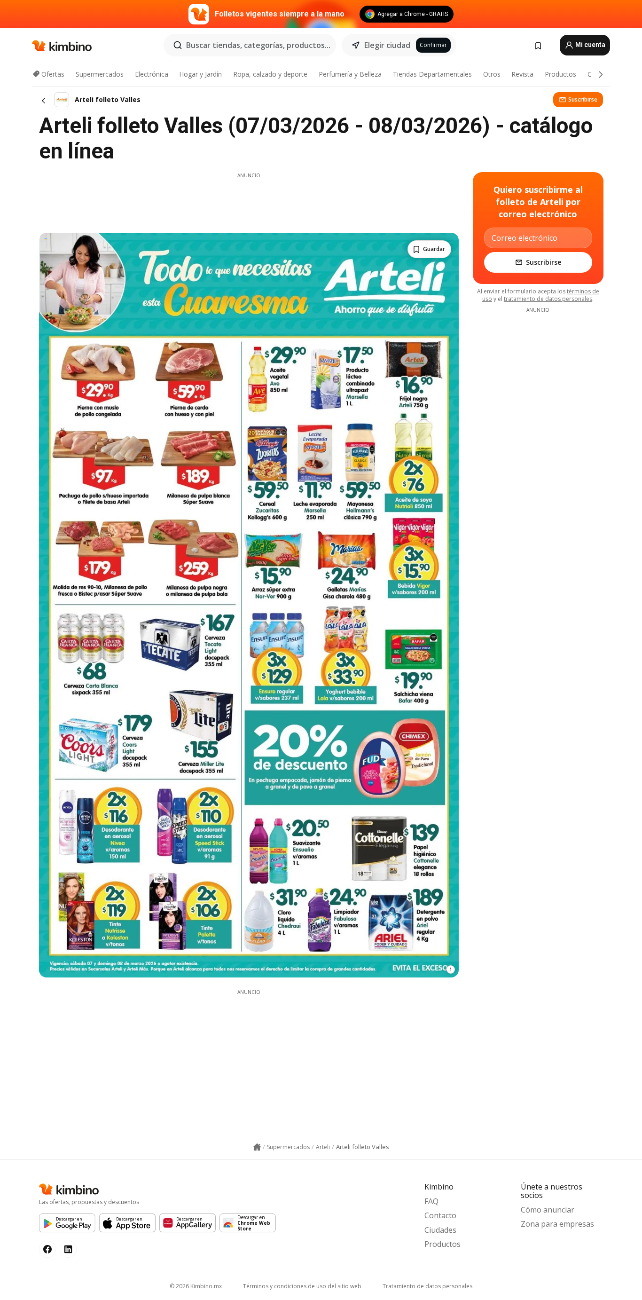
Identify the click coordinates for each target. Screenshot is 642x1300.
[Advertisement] (249, 200)
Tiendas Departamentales (432, 74)
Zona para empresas (557, 1224)
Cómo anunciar (547, 1210)
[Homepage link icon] (257, 1147)
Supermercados (100, 74)
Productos (560, 74)
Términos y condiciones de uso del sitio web (302, 1286)
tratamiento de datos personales (548, 299)
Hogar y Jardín (200, 74)
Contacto (440, 1215)
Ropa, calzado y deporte (270, 74)
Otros (492, 74)
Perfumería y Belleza (350, 74)
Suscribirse (582, 99)
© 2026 (196, 1286)
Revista (522, 74)
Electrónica (151, 74)
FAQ (431, 1201)
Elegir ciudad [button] (387, 45)
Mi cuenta (589, 44)
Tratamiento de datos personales (427, 1286)
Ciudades (440, 1230)
